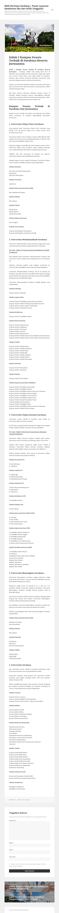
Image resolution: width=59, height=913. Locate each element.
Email (11, 850)
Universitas (27, 799)
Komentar (12, 820)
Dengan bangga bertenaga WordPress (19, 910)
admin (20, 799)
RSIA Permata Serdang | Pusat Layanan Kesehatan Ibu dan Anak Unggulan (26, 7)
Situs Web (12, 856)
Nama (11, 843)
